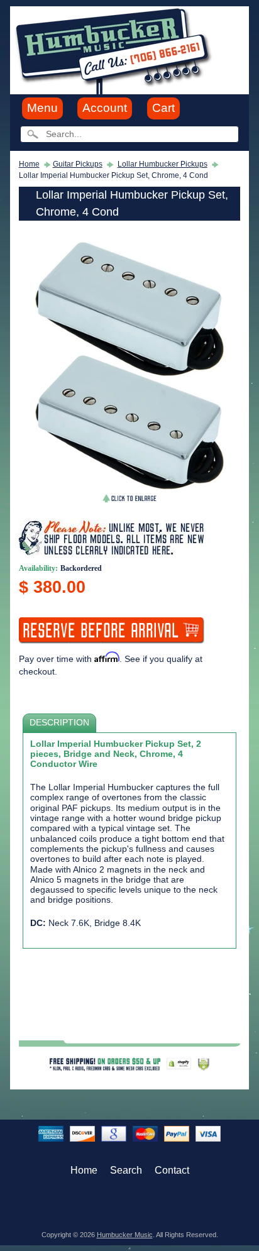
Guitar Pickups (77, 164)
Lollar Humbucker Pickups (162, 164)
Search (126, 1170)
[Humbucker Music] (115, 49)
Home (29, 164)
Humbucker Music (125, 1234)
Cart (163, 107)
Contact (172, 1170)
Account (104, 107)
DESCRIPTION (59, 722)
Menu (42, 107)
